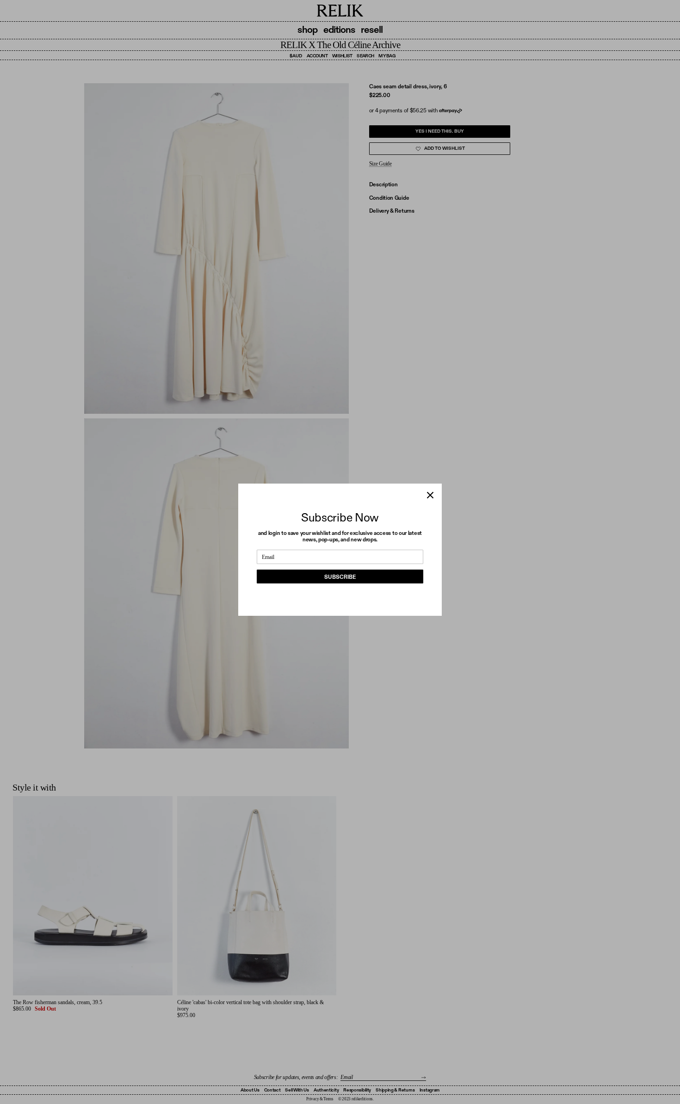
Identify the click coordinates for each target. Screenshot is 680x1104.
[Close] (430, 495)
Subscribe (340, 577)
